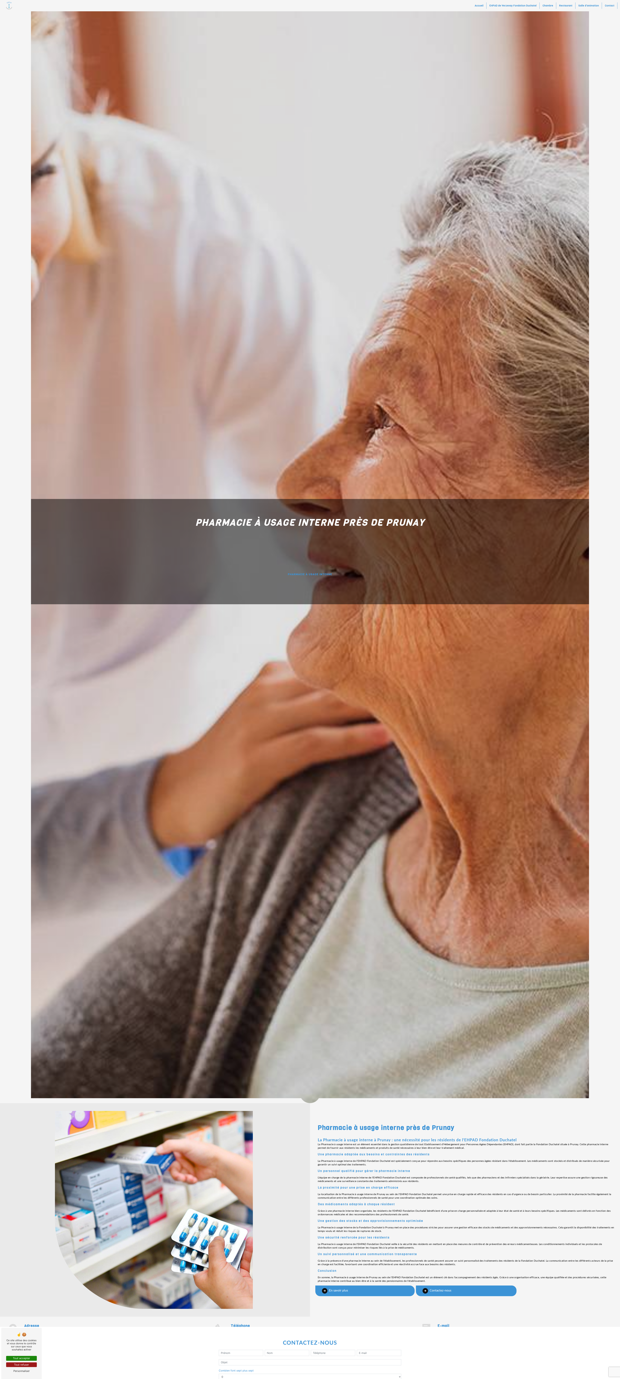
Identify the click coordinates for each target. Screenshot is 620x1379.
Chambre (547, 5)
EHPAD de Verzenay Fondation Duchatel (513, 5)
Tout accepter (21, 1358)
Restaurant (565, 5)
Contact (609, 5)
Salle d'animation (588, 5)
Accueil (479, 5)
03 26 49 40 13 (239, 1330)
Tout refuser (21, 1364)
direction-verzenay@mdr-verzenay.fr (460, 1330)
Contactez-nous (440, 1290)
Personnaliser (21, 1371)
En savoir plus (338, 1290)
